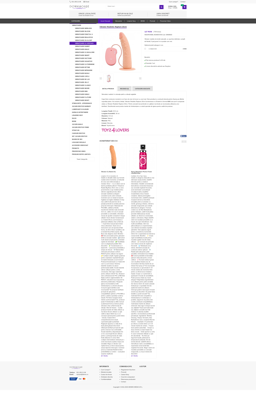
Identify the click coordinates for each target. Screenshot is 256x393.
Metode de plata (106, 372)
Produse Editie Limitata (81, 154)
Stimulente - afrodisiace (82, 103)
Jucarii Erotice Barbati (81, 106)
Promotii (75, 148)
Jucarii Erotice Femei (80, 127)
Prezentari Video (79, 151)
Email (87, 1)
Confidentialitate (106, 379)
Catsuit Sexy (125, 374)
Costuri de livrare (106, 374)
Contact (182, 1)
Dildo (74, 118)
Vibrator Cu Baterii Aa (108, 171)
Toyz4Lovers (111, 125)
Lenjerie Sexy (77, 115)
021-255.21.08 (76, 1)
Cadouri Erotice (78, 133)
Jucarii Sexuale (105, 21)
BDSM (74, 121)
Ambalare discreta (107, 377)
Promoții (152, 21)
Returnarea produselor (128, 379)
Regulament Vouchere (128, 370)
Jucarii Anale (77, 124)
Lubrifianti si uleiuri (80, 109)
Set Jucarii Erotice (79, 136)
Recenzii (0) (124, 88)
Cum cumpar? (173, 1)
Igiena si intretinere (80, 112)
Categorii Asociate (142, 88)
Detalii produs (108, 88)
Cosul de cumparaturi (128, 377)
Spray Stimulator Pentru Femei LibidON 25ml (141, 172)
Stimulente (118, 21)
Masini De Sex (77, 139)
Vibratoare (76, 25)
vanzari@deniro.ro (82, 374)
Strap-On (75, 130)
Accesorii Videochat (80, 145)
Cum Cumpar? (105, 370)
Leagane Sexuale (79, 142)
